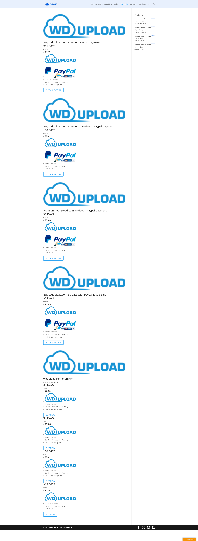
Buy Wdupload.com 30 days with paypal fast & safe (74, 294)
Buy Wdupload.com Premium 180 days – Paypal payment (78, 126)
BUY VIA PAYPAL (53, 90)
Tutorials (124, 4)
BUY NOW (50, 414)
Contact (133, 4)
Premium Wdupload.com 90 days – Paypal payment (75, 210)
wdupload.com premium (58, 378)
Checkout (142, 4)
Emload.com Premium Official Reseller (104, 4)
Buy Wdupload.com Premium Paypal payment (71, 42)
